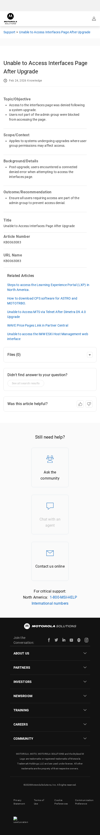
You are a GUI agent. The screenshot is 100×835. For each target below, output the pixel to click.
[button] (90, 355)
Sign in (94, 18)
